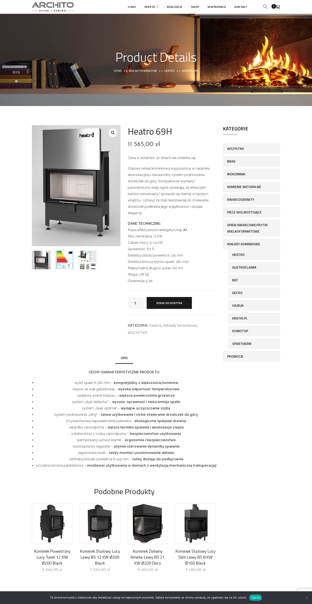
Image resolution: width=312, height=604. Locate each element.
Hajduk (238, 305)
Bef (235, 280)
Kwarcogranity (240, 199)
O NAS (132, 6)
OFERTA (149, 6)
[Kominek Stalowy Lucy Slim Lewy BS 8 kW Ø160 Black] (195, 523)
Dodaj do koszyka (169, 303)
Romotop (240, 330)
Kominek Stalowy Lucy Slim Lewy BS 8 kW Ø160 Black (195, 557)
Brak (231, 161)
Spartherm (241, 343)
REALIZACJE (174, 6)
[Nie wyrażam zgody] (307, 598)
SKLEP (195, 6)
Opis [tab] (124, 357)
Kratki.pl (239, 318)
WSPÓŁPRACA (217, 6)
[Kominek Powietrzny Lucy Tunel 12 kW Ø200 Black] (52, 523)
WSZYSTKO (137, 332)
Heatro (169, 70)
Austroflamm (244, 267)
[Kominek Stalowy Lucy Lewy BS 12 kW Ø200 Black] (100, 523)
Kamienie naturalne (244, 186)
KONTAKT (240, 6)
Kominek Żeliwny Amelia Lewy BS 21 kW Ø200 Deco (148, 557)
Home (118, 70)
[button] (113, 132)
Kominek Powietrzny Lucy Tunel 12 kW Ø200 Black (52, 557)
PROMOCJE (235, 356)
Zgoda (255, 597)
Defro (237, 292)
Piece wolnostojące (244, 212)
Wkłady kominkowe (143, 70)
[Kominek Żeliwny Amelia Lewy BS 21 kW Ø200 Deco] (147, 523)
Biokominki (236, 174)
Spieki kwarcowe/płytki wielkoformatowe (247, 228)
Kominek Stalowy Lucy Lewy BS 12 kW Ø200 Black (100, 557)
